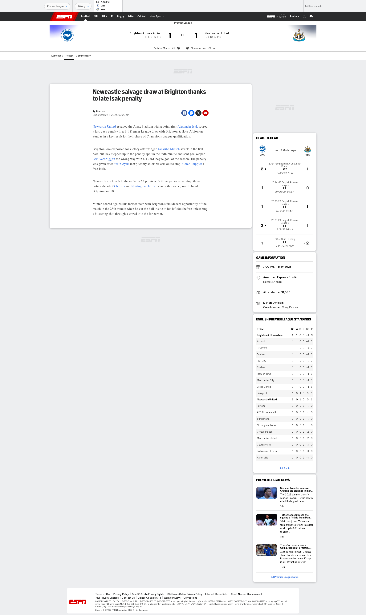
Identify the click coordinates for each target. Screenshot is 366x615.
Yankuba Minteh (168, 149)
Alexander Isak (187, 126)
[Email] (205, 113)
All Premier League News (285, 577)
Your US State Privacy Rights (148, 594)
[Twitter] (198, 113)
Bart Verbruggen (104, 159)
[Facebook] (184, 113)
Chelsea (119, 186)
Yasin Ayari (121, 163)
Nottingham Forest (144, 186)
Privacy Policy (121, 594)
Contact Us (128, 598)
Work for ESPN (172, 598)
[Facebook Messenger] (191, 113)
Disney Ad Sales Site (149, 598)
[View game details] (284, 168)
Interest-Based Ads (216, 594)
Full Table (285, 468)
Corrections (190, 598)
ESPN (64, 16)
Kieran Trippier (191, 163)
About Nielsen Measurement (246, 594)
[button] (304, 16)
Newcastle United (104, 126)
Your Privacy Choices (107, 598)
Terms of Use (102, 594)
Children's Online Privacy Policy (184, 594)
